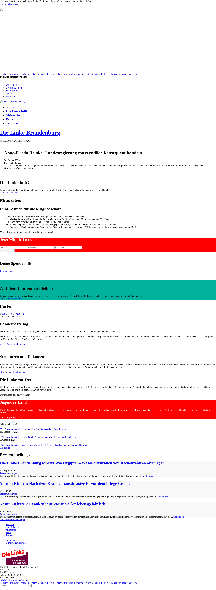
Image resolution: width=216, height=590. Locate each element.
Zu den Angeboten (8, 192)
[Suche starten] (30, 585)
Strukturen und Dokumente (12, 372)
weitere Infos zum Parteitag (12, 344)
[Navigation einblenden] (1, 80)
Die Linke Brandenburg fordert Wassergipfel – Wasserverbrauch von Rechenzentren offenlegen (82, 463)
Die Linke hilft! (14, 87)
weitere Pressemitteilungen (12, 519)
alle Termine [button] (5, 447)
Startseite (11, 84)
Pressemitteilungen (12, 163)
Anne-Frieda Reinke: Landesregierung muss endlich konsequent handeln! (74, 152)
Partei (9, 93)
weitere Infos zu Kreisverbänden (15, 395)
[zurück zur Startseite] (12, 101)
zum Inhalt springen (9, 4)
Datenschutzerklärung (16, 542)
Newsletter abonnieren (10, 298)
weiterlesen (29, 168)
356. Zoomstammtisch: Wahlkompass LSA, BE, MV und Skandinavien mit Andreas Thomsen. (44, 445)
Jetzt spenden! (6, 271)
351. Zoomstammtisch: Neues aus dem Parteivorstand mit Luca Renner (33, 429)
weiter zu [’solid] (8, 417)
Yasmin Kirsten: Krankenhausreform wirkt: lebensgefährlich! (53, 504)
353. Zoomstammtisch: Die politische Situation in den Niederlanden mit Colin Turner (39, 437)
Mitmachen (12, 90)
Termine (10, 96)
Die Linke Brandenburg (30, 132)
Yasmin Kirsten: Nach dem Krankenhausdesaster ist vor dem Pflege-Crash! (65, 483)
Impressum (11, 540)
